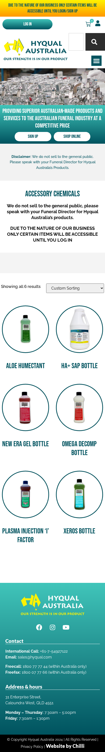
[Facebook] (39, 627)
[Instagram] (52, 627)
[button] (96, 61)
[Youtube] (66, 627)
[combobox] (76, 42)
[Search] (95, 42)
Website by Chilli (65, 746)
